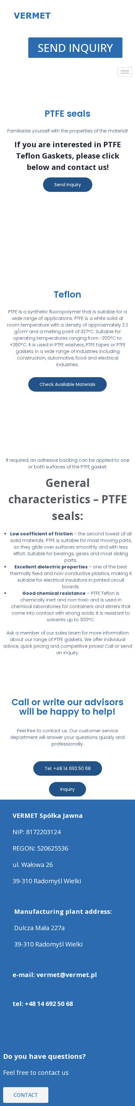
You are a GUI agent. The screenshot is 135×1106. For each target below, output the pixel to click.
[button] (67, 89)
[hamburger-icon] (125, 71)
